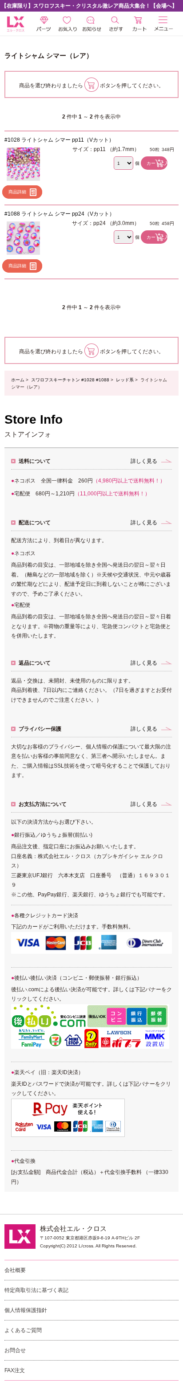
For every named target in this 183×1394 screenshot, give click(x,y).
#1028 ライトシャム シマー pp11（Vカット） (59, 140)
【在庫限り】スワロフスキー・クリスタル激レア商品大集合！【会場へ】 (89, 6)
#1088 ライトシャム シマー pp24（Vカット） (59, 214)
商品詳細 (17, 191)
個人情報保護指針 (25, 1310)
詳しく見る (144, 461)
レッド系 (125, 379)
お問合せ (15, 1350)
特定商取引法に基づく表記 (36, 1290)
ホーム (17, 379)
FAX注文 (14, 1370)
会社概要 (15, 1270)
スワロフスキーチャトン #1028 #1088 (70, 379)
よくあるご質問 (23, 1330)
